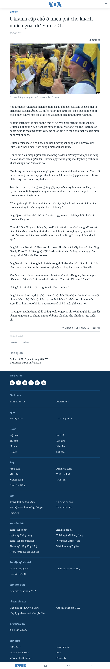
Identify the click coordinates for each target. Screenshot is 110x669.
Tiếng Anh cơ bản (18, 529)
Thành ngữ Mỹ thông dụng (69, 535)
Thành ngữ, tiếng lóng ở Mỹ (23, 546)
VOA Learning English (67, 546)
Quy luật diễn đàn (18, 574)
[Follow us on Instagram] (31, 382)
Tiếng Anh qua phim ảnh (22, 540)
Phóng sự (14, 513)
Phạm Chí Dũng (17, 485)
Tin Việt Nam (16, 418)
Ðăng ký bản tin (17, 401)
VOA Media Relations (20, 658)
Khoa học (61, 446)
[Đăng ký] (43, 382)
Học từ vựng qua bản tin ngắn (24, 551)
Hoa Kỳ (13, 451)
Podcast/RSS (62, 401)
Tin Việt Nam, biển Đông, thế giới (26, 507)
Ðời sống (60, 440)
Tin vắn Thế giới (64, 502)
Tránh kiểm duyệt (18, 630)
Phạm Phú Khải (64, 468)
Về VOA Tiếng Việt (19, 568)
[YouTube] (45, 665)
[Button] (94, 40)
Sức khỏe (60, 451)
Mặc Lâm (14, 474)
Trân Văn (60, 479)
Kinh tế (60, 435)
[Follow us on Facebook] (12, 382)
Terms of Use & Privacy (68, 568)
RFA (58, 652)
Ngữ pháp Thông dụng (21, 535)
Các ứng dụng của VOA (68, 607)
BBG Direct (15, 647)
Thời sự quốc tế (64, 418)
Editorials (61, 658)
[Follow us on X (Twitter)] (18, 382)
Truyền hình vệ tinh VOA (22, 502)
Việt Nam (14, 435)
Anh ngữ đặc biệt (64, 529)
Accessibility (62, 647)
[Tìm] (91, 665)
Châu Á (13, 446)
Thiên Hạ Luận (63, 474)
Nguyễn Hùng (16, 479)
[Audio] (68, 665)
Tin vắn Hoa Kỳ (64, 507)
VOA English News (19, 652)
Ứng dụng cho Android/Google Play (27, 613)
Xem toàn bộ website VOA (23, 591)
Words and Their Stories (68, 540)
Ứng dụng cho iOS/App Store (24, 607)
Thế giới (14, 440)
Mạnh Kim (15, 468)
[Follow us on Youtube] (24, 382)
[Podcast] (37, 382)
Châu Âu (14, 11)
